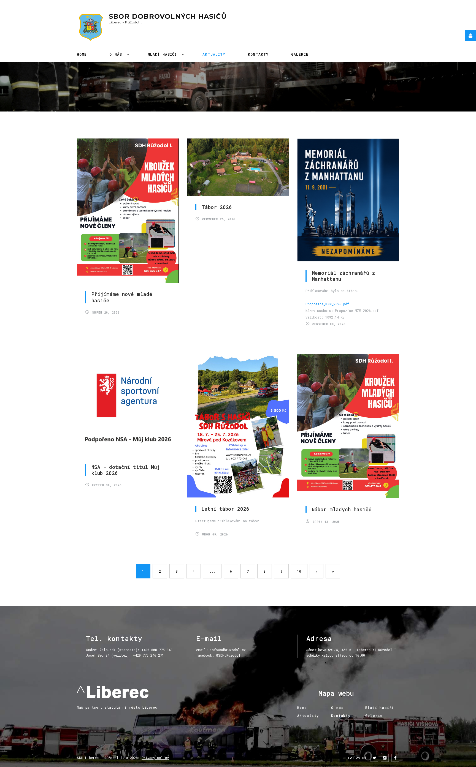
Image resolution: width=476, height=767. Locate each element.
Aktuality (213, 54)
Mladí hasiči (163, 54)
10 (299, 571)
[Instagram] (385, 758)
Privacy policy (155, 757)
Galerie (300, 54)
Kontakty (258, 54)
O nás (117, 54)
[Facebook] (395, 758)
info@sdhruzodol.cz (228, 650)
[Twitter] (374, 758)
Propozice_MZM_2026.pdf (327, 304)
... (212, 571)
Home (82, 54)
